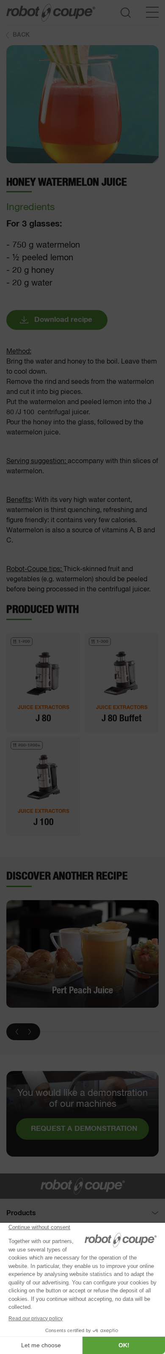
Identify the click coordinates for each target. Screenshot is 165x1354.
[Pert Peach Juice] (82, 953)
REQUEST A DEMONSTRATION (84, 1129)
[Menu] (152, 12)
